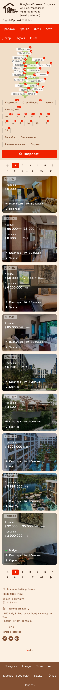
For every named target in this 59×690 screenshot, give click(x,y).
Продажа (8, 28)
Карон (13, 560)
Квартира (15, 252)
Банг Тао (14, 386)
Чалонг (13, 258)
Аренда (24, 28)
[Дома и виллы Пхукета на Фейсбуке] (4, 638)
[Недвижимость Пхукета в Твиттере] (10, 638)
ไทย (30, 20)
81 (33, 170)
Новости (29, 685)
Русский (16, 20)
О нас (34, 38)
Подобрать (32, 154)
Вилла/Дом (16, 203)
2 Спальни (35, 252)
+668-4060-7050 (30, 11)
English (6, 20)
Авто (49, 28)
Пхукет (20, 38)
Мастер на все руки (16, 675)
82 (41, 170)
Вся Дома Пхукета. (32, 4)
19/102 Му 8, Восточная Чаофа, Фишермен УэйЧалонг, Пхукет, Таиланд (27, 614)
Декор (6, 38)
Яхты (37, 28)
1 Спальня (35, 381)
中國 (24, 20)
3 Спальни (37, 203)
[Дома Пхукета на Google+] (17, 638)
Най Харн (14, 208)
